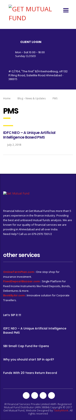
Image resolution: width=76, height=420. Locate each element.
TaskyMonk (61, 410)
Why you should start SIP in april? (28, 359)
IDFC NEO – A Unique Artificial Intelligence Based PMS (29, 135)
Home (7, 98)
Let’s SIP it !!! (12, 315)
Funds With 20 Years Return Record (30, 373)
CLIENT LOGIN (30, 42)
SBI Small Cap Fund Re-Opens (26, 346)
